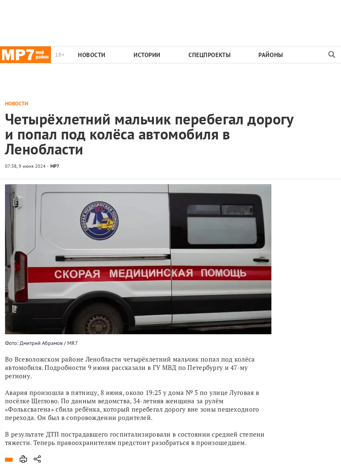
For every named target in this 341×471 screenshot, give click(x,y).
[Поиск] (332, 54)
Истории (147, 55)
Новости (92, 55)
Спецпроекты (209, 55)
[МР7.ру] (25, 54)
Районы (270, 55)
